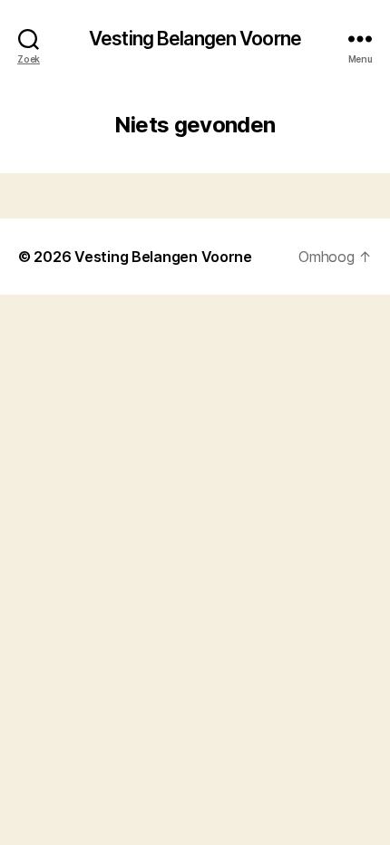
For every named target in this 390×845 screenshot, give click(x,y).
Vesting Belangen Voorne (195, 38)
